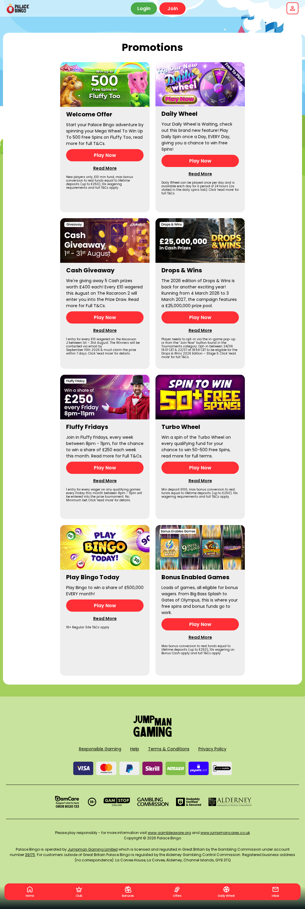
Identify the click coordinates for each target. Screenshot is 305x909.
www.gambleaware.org (169, 832)
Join (172, 8)
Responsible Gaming (100, 749)
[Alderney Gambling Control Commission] (230, 802)
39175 (30, 854)
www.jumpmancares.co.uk (225, 832)
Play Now (105, 155)
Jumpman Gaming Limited (93, 849)
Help (134, 749)
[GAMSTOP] (117, 802)
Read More (105, 168)
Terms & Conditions (168, 749)
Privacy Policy (212, 749)
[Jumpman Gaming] (152, 735)
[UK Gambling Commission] (152, 802)
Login (143, 8)
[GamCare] (67, 801)
